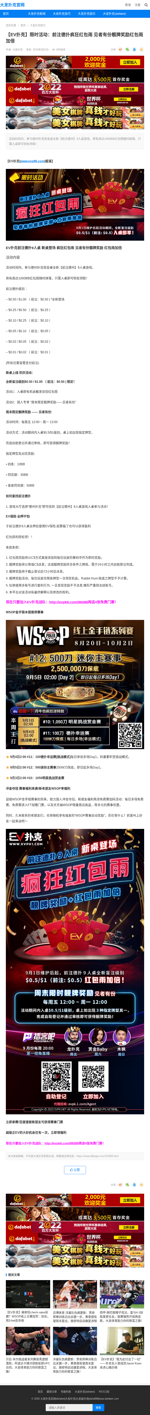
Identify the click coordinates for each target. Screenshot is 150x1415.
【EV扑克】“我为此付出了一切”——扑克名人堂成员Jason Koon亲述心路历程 (120, 1363)
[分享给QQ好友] (134, 49)
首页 (6, 13)
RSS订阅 (104, 1391)
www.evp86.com (32, 161)
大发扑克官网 (12, 5)
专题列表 (66, 1391)
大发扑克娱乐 (87, 13)
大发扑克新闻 (37, 13)
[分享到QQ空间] (141, 49)
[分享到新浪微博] (120, 49)
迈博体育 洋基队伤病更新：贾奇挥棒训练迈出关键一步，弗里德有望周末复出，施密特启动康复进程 (75, 1317)
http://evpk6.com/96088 (68, 602)
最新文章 (52, 1391)
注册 (137, 4)
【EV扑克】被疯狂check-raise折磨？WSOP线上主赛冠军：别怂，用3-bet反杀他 (28, 1316)
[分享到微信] (127, 49)
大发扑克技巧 (62, 13)
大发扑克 (17, 49)
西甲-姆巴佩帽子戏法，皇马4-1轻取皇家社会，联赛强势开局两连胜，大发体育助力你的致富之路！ (122, 1316)
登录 (128, 4)
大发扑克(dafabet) (114, 13)
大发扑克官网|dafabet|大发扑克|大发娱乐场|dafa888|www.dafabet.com (79, 1398)
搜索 (98, 1407)
